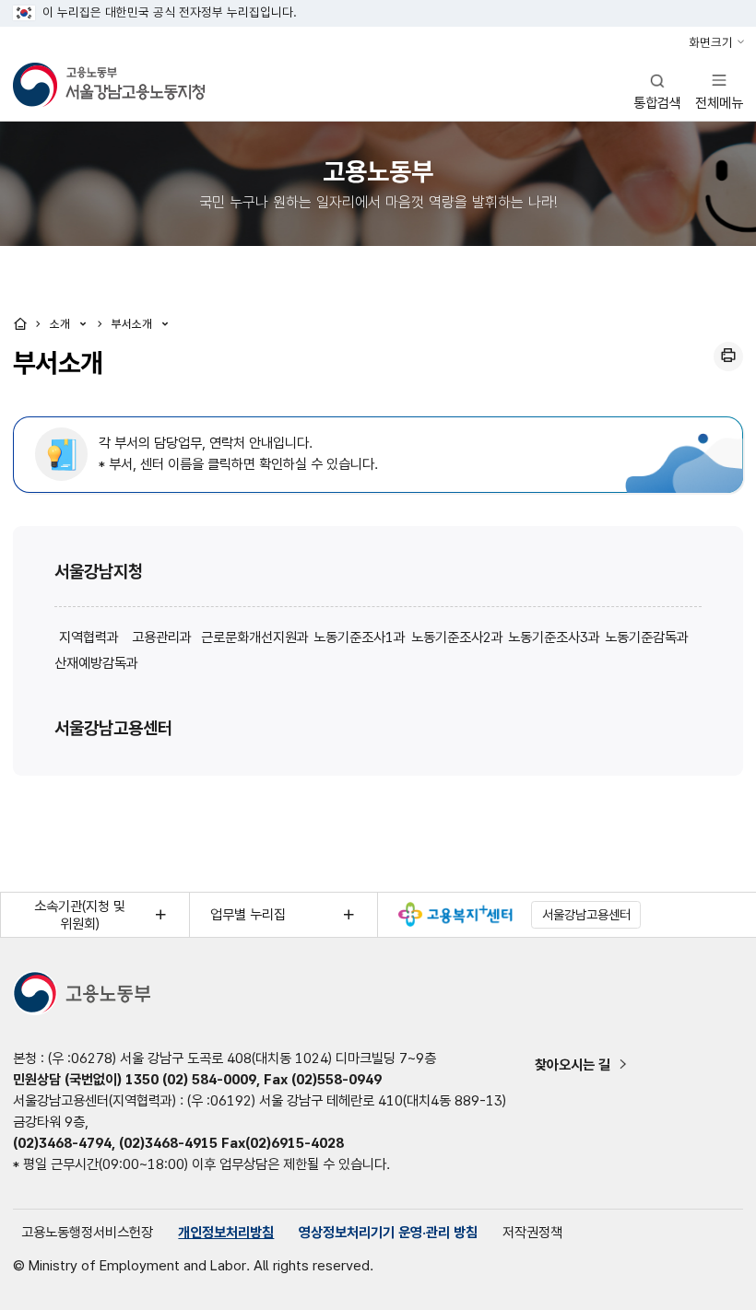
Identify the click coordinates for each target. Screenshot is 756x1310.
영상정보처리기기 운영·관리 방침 (388, 1232)
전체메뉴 (719, 91)
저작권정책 (532, 1232)
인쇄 (728, 356)
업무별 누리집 (248, 914)
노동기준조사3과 (554, 637)
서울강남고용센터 (113, 728)
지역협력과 (89, 637)
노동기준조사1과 (359, 637)
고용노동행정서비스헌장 (87, 1232)
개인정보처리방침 (226, 1232)
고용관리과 (162, 637)
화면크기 (711, 42)
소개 (62, 324)
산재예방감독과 (96, 663)
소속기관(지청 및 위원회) (79, 914)
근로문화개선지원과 (255, 637)
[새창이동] (455, 914)
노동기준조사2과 (457, 637)
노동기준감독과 (647, 637)
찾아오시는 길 (572, 1064)
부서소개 (134, 324)
